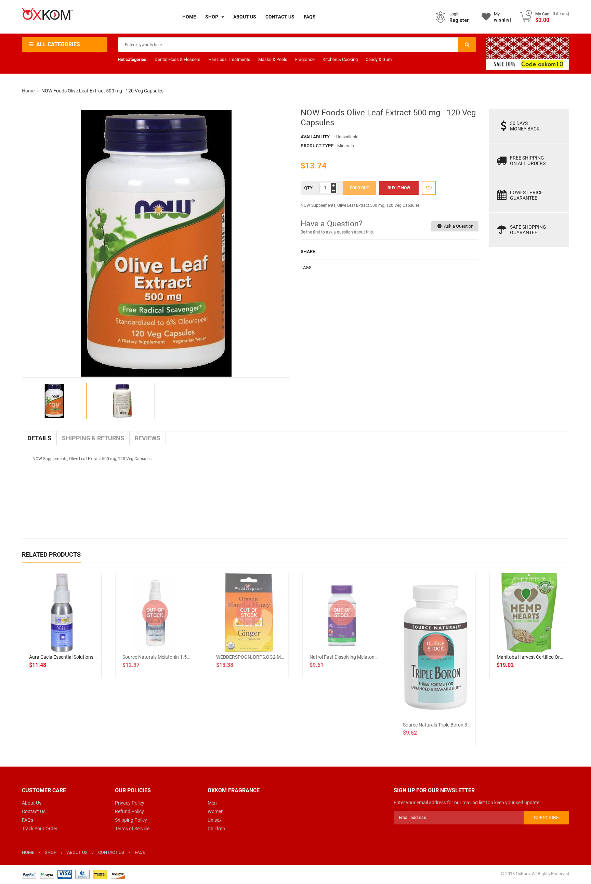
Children (216, 828)
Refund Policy (129, 811)
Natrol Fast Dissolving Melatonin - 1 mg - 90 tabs (361, 657)
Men (212, 803)
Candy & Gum (379, 59)
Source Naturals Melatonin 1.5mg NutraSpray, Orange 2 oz (184, 657)
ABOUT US (77, 852)
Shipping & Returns (93, 438)
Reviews (147, 438)
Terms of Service (132, 828)
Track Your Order (39, 828)
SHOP (50, 852)
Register (459, 20)
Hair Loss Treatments (229, 59)
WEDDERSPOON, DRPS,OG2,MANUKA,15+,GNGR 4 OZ (273, 657)
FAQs (27, 820)
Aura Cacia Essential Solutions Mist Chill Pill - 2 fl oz (84, 657)
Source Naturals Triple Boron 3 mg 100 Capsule (452, 725)
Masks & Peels (272, 59)
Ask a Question (458, 226)
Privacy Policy (129, 803)
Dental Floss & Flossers (177, 59)
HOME (28, 852)
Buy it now (399, 188)
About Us (31, 803)
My (502, 17)
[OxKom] (73, 873)
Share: (308, 251)
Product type (317, 145)
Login (454, 14)
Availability (315, 136)
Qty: (309, 187)
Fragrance (305, 59)
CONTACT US (111, 852)
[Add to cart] (62, 635)
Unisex (215, 820)
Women (216, 811)
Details (39, 438)
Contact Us (33, 811)
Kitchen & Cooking (340, 59)
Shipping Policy (131, 820)
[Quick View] (77, 635)
